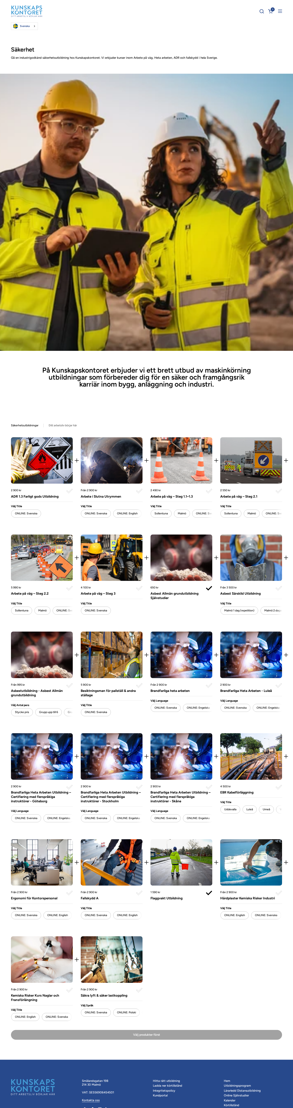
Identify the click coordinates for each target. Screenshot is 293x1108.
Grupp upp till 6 (48, 712)
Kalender (229, 1100)
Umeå (266, 809)
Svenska (25, 26)
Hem (227, 1081)
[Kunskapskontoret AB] (27, 11)
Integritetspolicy (164, 1090)
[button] (261, 11)
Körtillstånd (231, 1105)
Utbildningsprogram (237, 1085)
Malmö (182, 513)
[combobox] (24, 26)
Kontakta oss (91, 1100)
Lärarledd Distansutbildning (242, 1090)
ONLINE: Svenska (207, 513)
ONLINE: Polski (126, 1012)
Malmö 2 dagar (273, 610)
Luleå (249, 809)
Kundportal (160, 1095)
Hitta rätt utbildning (166, 1081)
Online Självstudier (236, 1095)
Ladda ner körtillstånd (167, 1085)
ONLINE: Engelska (198, 707)
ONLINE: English (127, 513)
